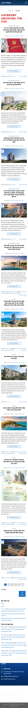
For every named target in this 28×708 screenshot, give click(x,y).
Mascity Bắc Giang (22, 577)
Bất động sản (11, 26)
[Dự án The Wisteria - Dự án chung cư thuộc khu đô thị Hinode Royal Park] (6, 3)
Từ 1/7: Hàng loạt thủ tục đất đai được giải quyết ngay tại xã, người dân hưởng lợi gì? (14, 30)
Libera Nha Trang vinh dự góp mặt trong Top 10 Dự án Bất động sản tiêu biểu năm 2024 (14, 303)
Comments (24, 350)
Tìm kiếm (3, 589)
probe (2, 603)
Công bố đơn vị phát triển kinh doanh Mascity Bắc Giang (14, 531)
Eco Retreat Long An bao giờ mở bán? (14, 357)
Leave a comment (23, 76)
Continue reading (14, 71)
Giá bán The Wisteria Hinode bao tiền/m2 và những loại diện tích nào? (14, 461)
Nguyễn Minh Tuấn (6, 651)
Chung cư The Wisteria (19, 522)
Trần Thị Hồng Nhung (7, 643)
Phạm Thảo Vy (5, 627)
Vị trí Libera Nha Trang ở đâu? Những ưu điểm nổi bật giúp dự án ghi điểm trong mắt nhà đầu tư (14, 193)
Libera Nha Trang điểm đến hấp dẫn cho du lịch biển (14, 409)
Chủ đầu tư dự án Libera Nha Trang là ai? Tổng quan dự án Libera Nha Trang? (14, 247)
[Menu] (26, 3)
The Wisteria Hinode (9, 524)
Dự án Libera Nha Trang (6, 293)
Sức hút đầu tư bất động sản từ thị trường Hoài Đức (14, 83)
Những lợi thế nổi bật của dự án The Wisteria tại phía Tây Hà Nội (14, 140)
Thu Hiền (21, 36)
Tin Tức (18, 26)
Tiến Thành (21, 362)
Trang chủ (10, 10)
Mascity (16, 577)
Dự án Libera (23, 291)
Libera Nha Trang (16, 293)
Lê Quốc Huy (4, 635)
